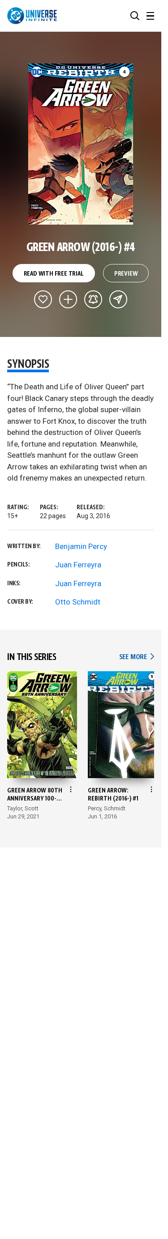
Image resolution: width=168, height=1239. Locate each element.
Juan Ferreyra (78, 564)
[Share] (118, 299)
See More (136, 657)
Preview (126, 274)
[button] (134, 15)
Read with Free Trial (54, 274)
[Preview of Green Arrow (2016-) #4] (81, 144)
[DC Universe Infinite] (32, 16)
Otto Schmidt (77, 601)
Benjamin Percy (81, 546)
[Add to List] (68, 299)
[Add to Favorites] (43, 299)
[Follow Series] (93, 299)
